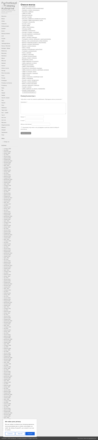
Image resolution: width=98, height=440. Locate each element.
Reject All (20, 433)
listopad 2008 (7, 356)
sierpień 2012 (7, 287)
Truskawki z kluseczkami (28, 6)
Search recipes (6, 97)
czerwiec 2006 (7, 400)
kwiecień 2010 (7, 330)
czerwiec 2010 (7, 327)
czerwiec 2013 (7, 271)
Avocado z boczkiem (27, 35)
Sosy (3, 105)
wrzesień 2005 (7, 414)
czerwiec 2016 (7, 222)
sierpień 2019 (7, 164)
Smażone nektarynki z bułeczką (30, 85)
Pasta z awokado (26, 52)
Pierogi (3, 70)
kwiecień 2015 (7, 244)
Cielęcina (4, 23)
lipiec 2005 (6, 417)
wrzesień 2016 (7, 217)
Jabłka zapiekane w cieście (29, 63)
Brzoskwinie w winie (27, 59)
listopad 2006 (7, 393)
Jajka (3, 41)
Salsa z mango (26, 47)
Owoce (3, 65)
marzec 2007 (7, 386)
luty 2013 (6, 277)
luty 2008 (6, 370)
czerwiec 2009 (7, 345)
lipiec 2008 (6, 362)
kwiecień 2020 (7, 151)
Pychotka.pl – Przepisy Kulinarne (9, 5)
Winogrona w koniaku (28, 64)
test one (4, 117)
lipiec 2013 (6, 270)
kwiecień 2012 (7, 293)
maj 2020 (6, 150)
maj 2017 (6, 205)
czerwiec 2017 (7, 204)
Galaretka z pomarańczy (28, 30)
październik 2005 (8, 413)
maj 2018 (6, 187)
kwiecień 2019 (7, 170)
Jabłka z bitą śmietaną (28, 27)
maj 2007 (6, 383)
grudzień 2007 (7, 373)
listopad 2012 (7, 282)
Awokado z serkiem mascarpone (31, 10)
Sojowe (3, 102)
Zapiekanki (4, 132)
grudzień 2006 (7, 391)
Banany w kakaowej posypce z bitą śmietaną (34, 42)
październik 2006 (8, 394)
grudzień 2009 (7, 336)
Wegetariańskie (6, 125)
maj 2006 (6, 402)
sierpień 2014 (7, 256)
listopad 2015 (7, 233)
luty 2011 (6, 314)
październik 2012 (8, 283)
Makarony (4, 50)
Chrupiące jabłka (26, 28)
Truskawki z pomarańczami (29, 51)
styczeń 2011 (7, 316)
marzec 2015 (7, 245)
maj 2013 (6, 273)
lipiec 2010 (6, 325)
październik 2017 (8, 197)
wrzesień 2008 (7, 359)
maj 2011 (6, 310)
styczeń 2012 (7, 297)
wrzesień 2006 (7, 396)
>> (34, 92)
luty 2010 (6, 333)
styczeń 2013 (7, 279)
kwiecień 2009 (7, 348)
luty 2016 (6, 228)
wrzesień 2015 (7, 236)
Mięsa (3, 58)
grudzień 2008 (7, 354)
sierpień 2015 (7, 237)
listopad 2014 (7, 251)
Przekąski (4, 80)
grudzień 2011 (7, 299)
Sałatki (3, 92)
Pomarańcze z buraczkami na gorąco (32, 68)
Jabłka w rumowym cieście (29, 71)
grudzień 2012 (7, 280)
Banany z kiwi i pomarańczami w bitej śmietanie (35, 40)
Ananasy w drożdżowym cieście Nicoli (32, 49)
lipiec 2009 (6, 343)
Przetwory (4, 85)
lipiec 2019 (6, 165)
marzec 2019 (7, 171)
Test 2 (3, 115)
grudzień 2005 (7, 410)
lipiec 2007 (6, 380)
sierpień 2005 (7, 416)
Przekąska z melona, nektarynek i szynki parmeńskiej (36, 39)
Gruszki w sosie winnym (28, 90)
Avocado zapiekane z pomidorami (31, 34)
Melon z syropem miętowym (29, 37)
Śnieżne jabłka (26, 25)
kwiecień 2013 (7, 274)
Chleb (3, 21)
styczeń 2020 (7, 156)
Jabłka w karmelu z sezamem (30, 73)
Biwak (3, 18)
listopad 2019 (7, 159)
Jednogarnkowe (6, 43)
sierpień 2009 (7, 342)
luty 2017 (6, 210)
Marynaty (4, 53)
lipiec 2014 (6, 257)
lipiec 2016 (6, 221)
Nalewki (4, 63)
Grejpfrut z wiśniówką (28, 54)
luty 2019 (6, 173)
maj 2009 (6, 347)
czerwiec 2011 (7, 308)
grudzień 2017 (7, 194)
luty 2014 (6, 259)
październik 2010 (8, 320)
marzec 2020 (7, 153)
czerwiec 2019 (7, 167)
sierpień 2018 (7, 182)
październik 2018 (8, 179)
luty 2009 (6, 351)
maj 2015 (6, 242)
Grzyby (3, 38)
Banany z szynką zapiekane (29, 81)
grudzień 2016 (7, 213)
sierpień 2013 (7, 268)
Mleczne (4, 60)
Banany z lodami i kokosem (29, 58)
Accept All (30, 433)
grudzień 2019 (7, 157)
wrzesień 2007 (7, 377)
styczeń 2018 (7, 193)
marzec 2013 (7, 276)
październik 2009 (8, 339)
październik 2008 (8, 357)
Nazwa (23, 117)
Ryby (3, 88)
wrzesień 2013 (7, 267)
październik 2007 (8, 376)
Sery (3, 100)
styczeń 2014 (7, 260)
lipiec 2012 (6, 288)
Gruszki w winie (26, 23)
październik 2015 (8, 234)
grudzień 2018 (7, 176)
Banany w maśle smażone (29, 46)
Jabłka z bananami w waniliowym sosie (32, 76)
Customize (10, 433)
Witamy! (4, 127)
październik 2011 (8, 302)
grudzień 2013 (7, 262)
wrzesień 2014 (7, 254)
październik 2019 (8, 161)
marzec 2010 (7, 331)
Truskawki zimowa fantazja (29, 56)
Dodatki (4, 28)
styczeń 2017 (7, 211)
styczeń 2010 (7, 334)
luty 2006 (6, 406)
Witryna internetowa (26, 124)
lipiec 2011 (6, 307)
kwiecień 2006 (7, 403)
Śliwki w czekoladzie (27, 78)
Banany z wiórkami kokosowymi (30, 44)
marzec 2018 (7, 190)
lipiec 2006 (6, 399)
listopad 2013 (7, 263)
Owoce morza (5, 68)
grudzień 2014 (7, 250)
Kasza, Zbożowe (6, 45)
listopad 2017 (7, 196)
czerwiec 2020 (7, 148)
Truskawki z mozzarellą (28, 22)
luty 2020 (6, 154)
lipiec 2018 (6, 184)
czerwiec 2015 (7, 240)
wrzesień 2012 (7, 285)
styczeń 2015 (7, 248)
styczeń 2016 (7, 230)
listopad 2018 (7, 177)
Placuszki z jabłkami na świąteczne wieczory (34, 18)
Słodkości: (4, 107)
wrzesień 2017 (7, 199)
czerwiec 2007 (7, 382)
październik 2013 (8, 265)
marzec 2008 (7, 368)
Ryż (3, 90)
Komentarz (24, 102)
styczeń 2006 (7, 408)
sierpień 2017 (7, 201)
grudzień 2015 (7, 231)
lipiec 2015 (6, 239)
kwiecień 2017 (7, 207)
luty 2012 (6, 296)
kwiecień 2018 (7, 188)
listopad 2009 (7, 337)
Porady (3, 78)
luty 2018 (6, 191)
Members (4, 55)
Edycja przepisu (6, 33)
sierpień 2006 (7, 397)
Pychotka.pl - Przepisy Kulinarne (18, 438)
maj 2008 (6, 365)
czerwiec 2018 (7, 185)
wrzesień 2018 (7, 181)
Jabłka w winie (26, 75)
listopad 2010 (7, 319)
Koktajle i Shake (6, 48)
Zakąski (4, 129)
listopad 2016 (7, 214)
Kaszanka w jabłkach (27, 11)
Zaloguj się (6, 141)
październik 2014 (8, 253)
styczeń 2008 (7, 371)
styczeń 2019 (7, 174)
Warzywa (4, 122)
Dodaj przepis (5, 26)
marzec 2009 (7, 350)
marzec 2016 (7, 227)
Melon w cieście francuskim (29, 83)
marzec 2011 (7, 313)
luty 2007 (6, 388)
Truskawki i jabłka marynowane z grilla (32, 20)
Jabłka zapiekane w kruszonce (30, 61)
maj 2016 (6, 224)
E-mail (23, 120)
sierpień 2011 (7, 305)
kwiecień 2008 (7, 367)
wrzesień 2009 (7, 340)
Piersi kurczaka (6, 73)
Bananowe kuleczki (27, 15)
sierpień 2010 (7, 323)
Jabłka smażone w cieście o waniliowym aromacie (35, 69)
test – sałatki (5, 112)
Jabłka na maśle (26, 13)
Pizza (3, 75)
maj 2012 (6, 291)
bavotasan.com (92, 438)
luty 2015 (6, 247)
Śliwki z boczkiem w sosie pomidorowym (33, 8)
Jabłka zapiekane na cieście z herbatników (33, 88)
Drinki (3, 31)
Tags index (4, 110)
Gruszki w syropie (27, 16)
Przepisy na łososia (7, 83)
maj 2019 (6, 168)
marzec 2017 (7, 208)
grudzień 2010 (7, 317)
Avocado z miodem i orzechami (30, 32)
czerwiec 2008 (7, 363)
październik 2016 (8, 216)
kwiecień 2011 (7, 311)
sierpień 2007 (7, 379)
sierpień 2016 (7, 219)
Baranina (4, 16)
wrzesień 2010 (7, 322)
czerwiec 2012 (7, 290)
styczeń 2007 (7, 390)
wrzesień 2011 (7, 303)
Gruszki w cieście (26, 87)
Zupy (3, 134)
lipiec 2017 (6, 202)
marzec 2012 (7, 294)
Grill (3, 36)
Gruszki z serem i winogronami (30, 80)
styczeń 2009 (7, 353)
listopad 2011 (7, 300)
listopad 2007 (7, 374)
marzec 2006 (7, 405)
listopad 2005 (7, 411)
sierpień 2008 (7, 360)
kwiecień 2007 (7, 385)
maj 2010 (6, 328)
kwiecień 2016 (7, 225)
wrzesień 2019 (7, 162)
